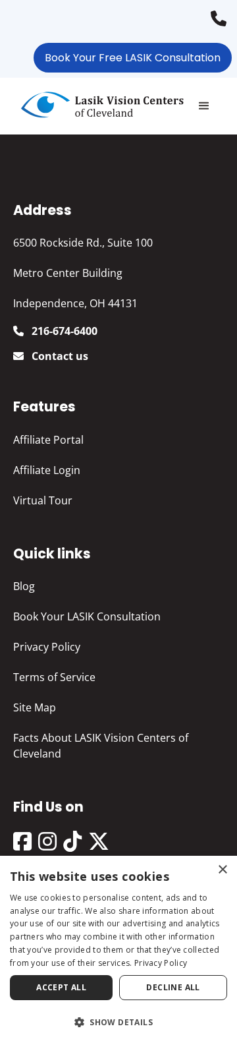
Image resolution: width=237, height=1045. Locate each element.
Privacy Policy (46, 647)
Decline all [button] (172, 987)
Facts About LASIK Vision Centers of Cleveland (100, 746)
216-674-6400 (222, 13)
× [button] (222, 870)
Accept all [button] (61, 987)
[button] (204, 106)
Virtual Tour (42, 500)
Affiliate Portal (48, 440)
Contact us (58, 356)
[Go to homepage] (98, 106)
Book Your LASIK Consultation (87, 616)
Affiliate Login (46, 470)
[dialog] (118, 950)
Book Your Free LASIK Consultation (133, 57)
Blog (24, 586)
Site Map (34, 707)
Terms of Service (54, 677)
